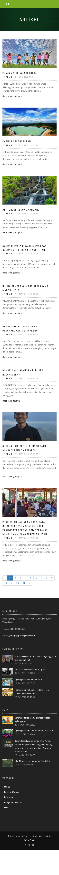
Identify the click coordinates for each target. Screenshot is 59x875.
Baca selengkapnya (11, 96)
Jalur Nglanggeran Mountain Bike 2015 (32, 761)
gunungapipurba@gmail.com (21, 635)
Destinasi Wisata (12, 792)
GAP (6, 4)
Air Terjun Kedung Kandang (21, 209)
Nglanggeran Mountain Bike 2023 (30, 679)
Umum (7, 787)
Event (6, 807)
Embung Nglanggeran (16, 141)
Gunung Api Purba (26, 836)
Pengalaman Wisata (13, 802)
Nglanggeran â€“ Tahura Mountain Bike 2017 (35, 730)
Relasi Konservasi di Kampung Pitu (30, 669)
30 (17, 583)
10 (5, 583)
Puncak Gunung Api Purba (19, 73)
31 (24, 583)
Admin (9, 77)
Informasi (8, 797)
